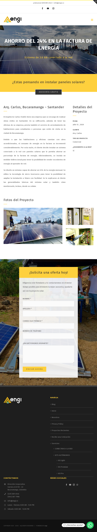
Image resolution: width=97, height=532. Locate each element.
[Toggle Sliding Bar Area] (95, 2)
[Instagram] (74, 485)
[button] (90, 525)
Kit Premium (63, 467)
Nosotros (55, 417)
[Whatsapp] (77, 485)
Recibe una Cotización (61, 437)
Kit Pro (61, 473)
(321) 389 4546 (47, 3)
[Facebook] (66, 485)
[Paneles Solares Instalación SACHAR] (33, 210)
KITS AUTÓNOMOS (62, 455)
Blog (53, 404)
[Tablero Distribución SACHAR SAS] (79, 210)
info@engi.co (59, 3)
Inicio (54, 411)
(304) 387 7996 (13, 497)
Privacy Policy (57, 424)
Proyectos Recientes (60, 430)
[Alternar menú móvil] (92, 20)
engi (45, 526)
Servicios (55, 443)
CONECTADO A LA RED (64, 449)
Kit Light (61, 460)
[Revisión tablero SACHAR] (79, 230)
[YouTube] (70, 485)
